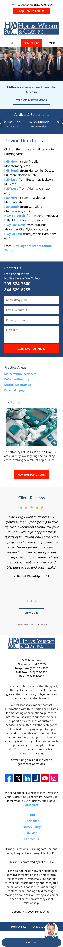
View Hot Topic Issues (31, 474)
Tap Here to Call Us (31, 11)
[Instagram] (54, 778)
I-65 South (11, 170)
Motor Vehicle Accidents (20, 374)
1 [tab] (27, 601)
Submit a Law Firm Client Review (31, 624)
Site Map (31, 833)
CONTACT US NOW (31, 348)
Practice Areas (15, 367)
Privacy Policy (31, 827)
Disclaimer (31, 821)
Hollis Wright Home (31, 28)
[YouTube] (45, 778)
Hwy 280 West (14, 225)
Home (10, 43)
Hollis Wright (43, 911)
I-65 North (11, 161)
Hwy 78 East (13, 234)
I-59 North (11, 198)
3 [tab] (36, 601)
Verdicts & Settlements (31, 100)
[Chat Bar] (31, 942)
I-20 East (10, 179)
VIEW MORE (31, 612)
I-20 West (11, 188)
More (52, 43)
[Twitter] (18, 778)
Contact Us (31, 43)
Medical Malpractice (17, 385)
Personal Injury (14, 390)
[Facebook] (9, 778)
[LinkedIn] (27, 778)
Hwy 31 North (14, 216)
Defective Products (16, 379)
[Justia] (36, 778)
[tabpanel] (33, 124)
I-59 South (11, 207)
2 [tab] (31, 601)
